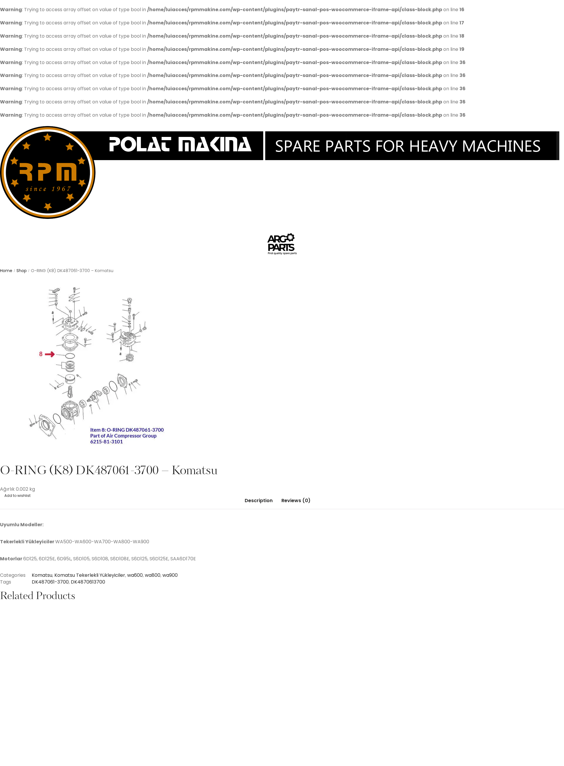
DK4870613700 (88, 582)
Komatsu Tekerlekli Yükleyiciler (89, 575)
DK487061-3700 (50, 582)
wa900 (170, 575)
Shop (21, 271)
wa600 (135, 575)
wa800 (152, 575)
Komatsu (42, 575)
